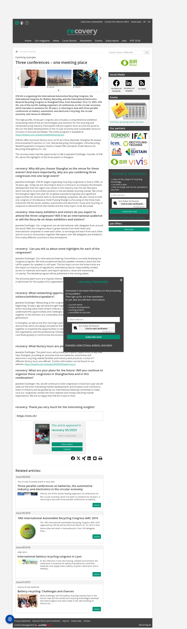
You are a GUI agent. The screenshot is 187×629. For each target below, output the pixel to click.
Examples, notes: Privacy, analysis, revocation (88, 345)
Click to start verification (96, 328)
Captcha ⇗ (108, 331)
